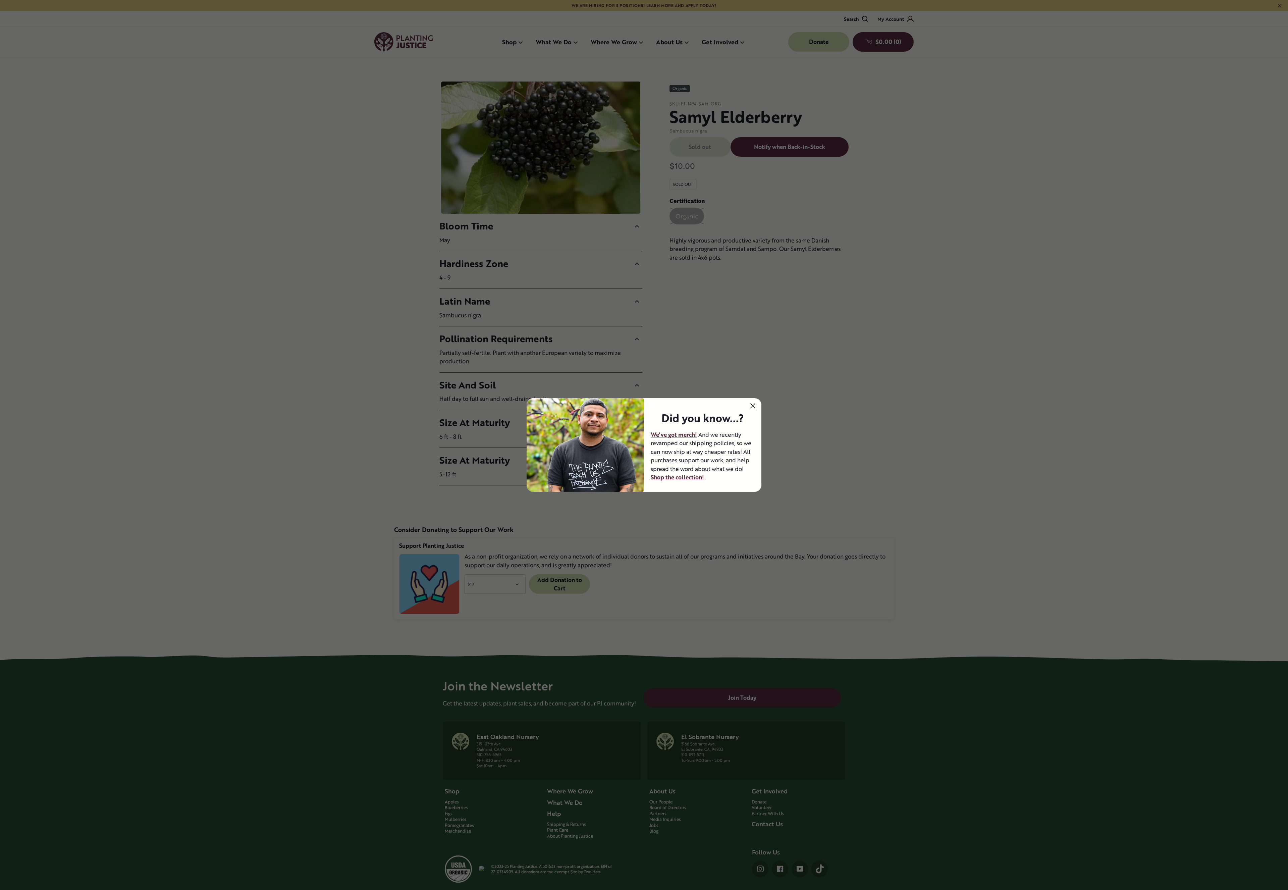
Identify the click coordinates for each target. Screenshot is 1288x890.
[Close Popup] (753, 406)
